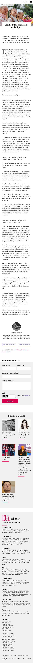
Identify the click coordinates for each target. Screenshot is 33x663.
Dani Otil (8, 541)
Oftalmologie (17, 573)
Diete (3, 580)
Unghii (10, 550)
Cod (3, 393)
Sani (3, 552)
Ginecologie (24, 570)
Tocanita (13, 592)
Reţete (4, 589)
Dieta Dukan (13, 580)
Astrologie (5, 629)
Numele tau (6, 366)
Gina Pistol (26, 541)
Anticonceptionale (21, 571)
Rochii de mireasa (20, 559)
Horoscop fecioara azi (8, 635)
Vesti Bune (22, 613)
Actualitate (6, 610)
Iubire (4, 531)
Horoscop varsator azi (8, 642)
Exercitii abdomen (19, 582)
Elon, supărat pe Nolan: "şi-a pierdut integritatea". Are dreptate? (8, 497)
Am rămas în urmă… (6, 458)
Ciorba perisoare (25, 594)
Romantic (10, 529)
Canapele (4, 603)
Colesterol (13, 571)
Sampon (14, 552)
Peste (16, 591)
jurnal (20, 350)
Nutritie (26, 582)
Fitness (8, 580)
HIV (7, 574)
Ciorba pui (5, 595)
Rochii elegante (21, 561)
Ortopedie (11, 574)
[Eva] (5, 2)
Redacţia (29, 658)
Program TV (22, 543)
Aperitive (4, 594)
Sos (20, 591)
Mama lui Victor (17, 332)
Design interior (19, 603)
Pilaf (19, 594)
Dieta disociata (15, 583)
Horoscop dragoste (7, 625)
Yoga (24, 580)
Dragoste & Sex (7, 527)
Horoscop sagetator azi (8, 641)
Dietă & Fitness (7, 579)
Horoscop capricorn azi (8, 638)
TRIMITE (10, 401)
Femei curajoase (25, 604)
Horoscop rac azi (7, 632)
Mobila (26, 601)
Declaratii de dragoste (15, 532)
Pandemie (7, 615)
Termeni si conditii (20, 658)
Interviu (10, 612)
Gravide (18, 604)
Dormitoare (11, 603)
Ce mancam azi (20, 595)
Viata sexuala (17, 529)
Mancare (4, 591)
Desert (9, 594)
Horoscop (5, 619)
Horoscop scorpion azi (8, 639)
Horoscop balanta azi (8, 647)
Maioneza (14, 594)
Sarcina (4, 570)
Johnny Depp (5, 540)
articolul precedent (9, 345)
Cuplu (27, 529)
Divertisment (6, 536)
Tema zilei (22, 612)
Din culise (5, 612)
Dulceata (8, 592)
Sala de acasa (12, 585)
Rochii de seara (10, 559)
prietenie (15, 350)
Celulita (23, 552)
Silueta (22, 583)
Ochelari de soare (18, 562)
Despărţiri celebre (14, 613)
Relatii (23, 529)
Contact (5, 659)
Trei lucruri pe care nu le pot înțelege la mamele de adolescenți (24, 435)
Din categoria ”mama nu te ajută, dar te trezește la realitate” (8, 435)
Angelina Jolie (22, 540)
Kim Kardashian (25, 538)
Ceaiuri (9, 570)
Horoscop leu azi (7, 645)
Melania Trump (14, 543)
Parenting (26, 603)
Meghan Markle (6, 538)
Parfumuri (15, 550)
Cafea (27, 591)
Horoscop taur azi (7, 636)
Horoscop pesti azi (7, 644)
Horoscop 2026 (6, 621)
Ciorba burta (12, 595)
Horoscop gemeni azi (8, 633)
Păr (3, 550)
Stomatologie (5, 571)
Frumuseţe (5, 548)
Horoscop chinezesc (7, 627)
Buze (18, 552)
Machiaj (26, 550)
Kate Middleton (16, 538)
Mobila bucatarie (7, 601)
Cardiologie (10, 573)
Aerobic (11, 582)
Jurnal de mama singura (9, 604)
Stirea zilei (16, 612)
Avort (22, 573)
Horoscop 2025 (6, 622)
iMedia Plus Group (18, 655)
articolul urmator (24, 345)
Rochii (6, 550)
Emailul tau (21, 366)
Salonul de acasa (20, 553)
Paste (9, 591)
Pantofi (14, 561)
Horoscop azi (5, 624)
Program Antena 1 (16, 544)
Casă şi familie (7, 599)
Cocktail (18, 592)
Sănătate (5, 568)
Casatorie (8, 531)
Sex (13, 531)
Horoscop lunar (6, 630)
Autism (4, 606)
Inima (13, 570)
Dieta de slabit (6, 583)
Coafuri (21, 550)
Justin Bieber (5, 543)
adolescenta (25, 350)
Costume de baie (7, 561)
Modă (4, 557)
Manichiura (8, 552)
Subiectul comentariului (10, 373)
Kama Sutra (17, 531)
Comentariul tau (7, 380)
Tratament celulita (10, 553)
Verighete (10, 562)
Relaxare (20, 580)
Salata (23, 591)
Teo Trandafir (14, 540)
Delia (21, 541)
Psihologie (18, 570)
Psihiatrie (17, 574)
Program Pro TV (6, 544)
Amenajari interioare (18, 601)
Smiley (13, 541)
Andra (17, 541)
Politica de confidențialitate (8, 658)
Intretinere (5, 582)
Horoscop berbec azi (8, 649)
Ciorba (13, 591)
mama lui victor (6, 352)
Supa (3, 592)
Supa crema (24, 592)
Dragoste (4, 529)
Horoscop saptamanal (8, 650)
